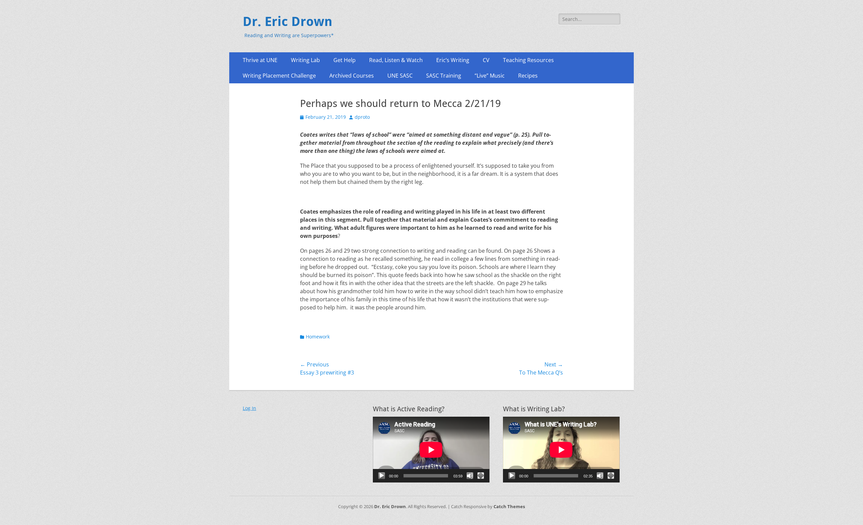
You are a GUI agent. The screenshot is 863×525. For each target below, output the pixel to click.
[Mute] (470, 475)
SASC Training (443, 75)
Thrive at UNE (260, 60)
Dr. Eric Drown (287, 21)
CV (486, 60)
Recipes (528, 75)
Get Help (344, 60)
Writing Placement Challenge (279, 75)
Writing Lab (305, 60)
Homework (318, 336)
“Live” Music (490, 75)
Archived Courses (351, 75)
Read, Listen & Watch (396, 60)
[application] (431, 449)
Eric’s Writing (452, 60)
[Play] (381, 475)
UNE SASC (400, 75)
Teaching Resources (528, 60)
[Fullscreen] (480, 475)
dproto (362, 117)
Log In (249, 408)
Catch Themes (509, 506)
